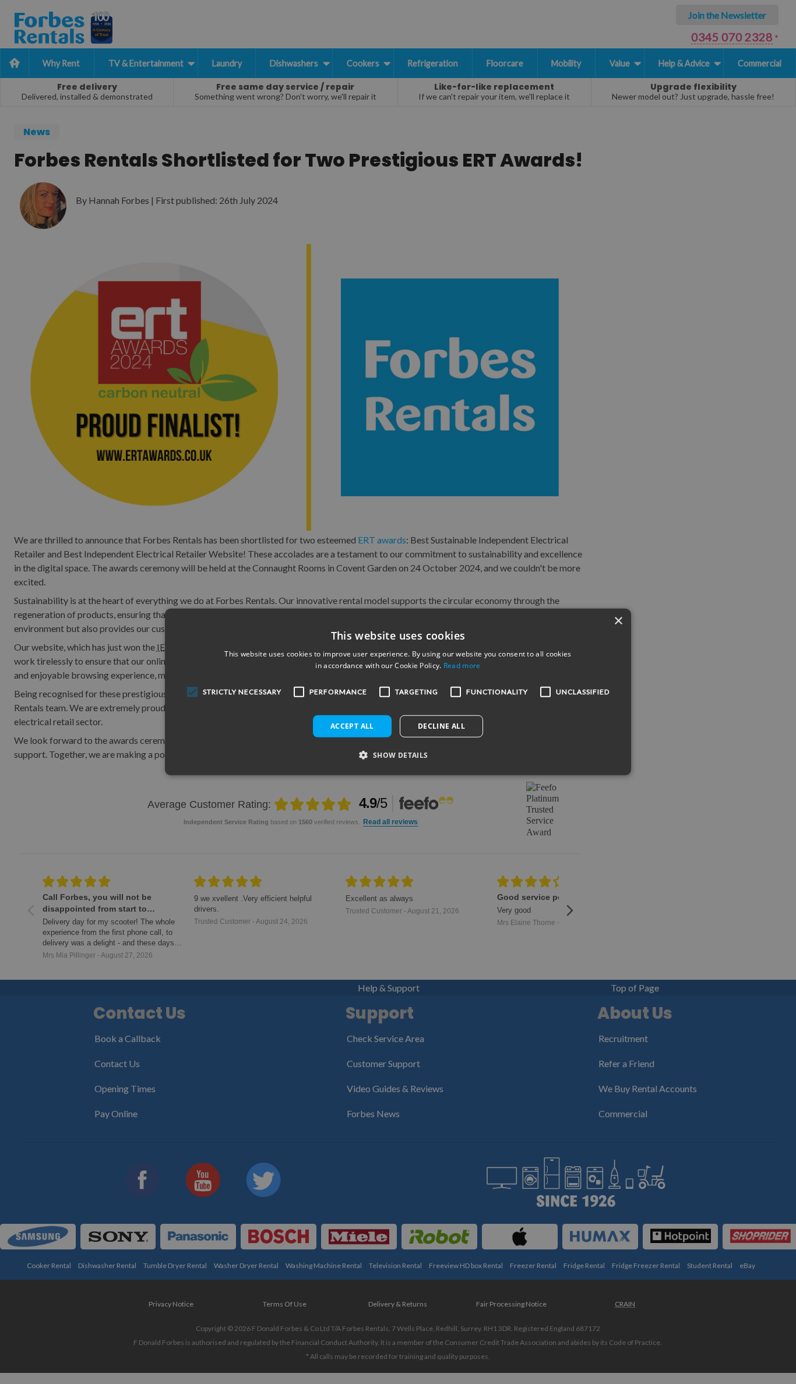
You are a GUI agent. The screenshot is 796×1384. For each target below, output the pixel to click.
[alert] (398, 692)
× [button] (618, 621)
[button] (398, 755)
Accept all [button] (352, 726)
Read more (462, 665)
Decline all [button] (441, 726)
